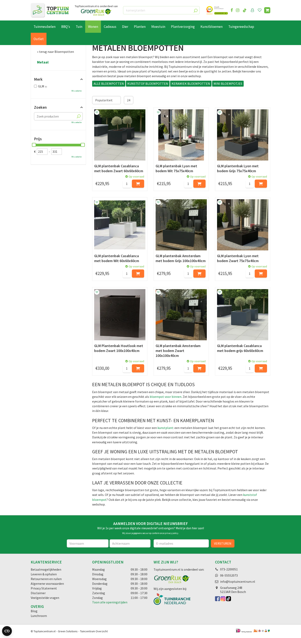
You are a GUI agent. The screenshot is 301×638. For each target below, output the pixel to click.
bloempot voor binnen (165, 397)
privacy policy (171, 533)
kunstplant (165, 428)
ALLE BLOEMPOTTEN (109, 83)
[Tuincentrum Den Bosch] (50, 10)
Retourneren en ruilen (46, 579)
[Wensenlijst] (260, 10)
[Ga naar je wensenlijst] (260, 10)
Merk (38, 79)
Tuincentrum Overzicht (94, 631)
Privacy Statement (44, 588)
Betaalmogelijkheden (46, 569)
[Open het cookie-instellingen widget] (7, 631)
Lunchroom (39, 616)
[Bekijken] (267, 10)
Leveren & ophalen (44, 574)
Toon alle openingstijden (109, 602)
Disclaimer (38, 593)
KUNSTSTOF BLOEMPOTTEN (147, 83)
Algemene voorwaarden (47, 583)
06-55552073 (229, 575)
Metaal (43, 62)
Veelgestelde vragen (45, 598)
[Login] (252, 10)
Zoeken (40, 107)
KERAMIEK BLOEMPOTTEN (191, 83)
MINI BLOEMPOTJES (228, 83)
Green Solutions (68, 631)
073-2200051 (229, 569)
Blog (34, 611)
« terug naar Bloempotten (55, 52)
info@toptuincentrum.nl (237, 581)
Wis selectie (76, 90)
